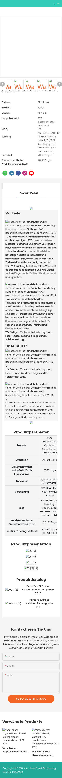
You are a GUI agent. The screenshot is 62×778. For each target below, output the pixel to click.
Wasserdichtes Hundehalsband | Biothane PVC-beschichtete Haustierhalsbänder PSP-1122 (44, 753)
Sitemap (18, 772)
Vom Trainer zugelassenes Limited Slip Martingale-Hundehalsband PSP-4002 (15, 750)
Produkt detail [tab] (28, 193)
